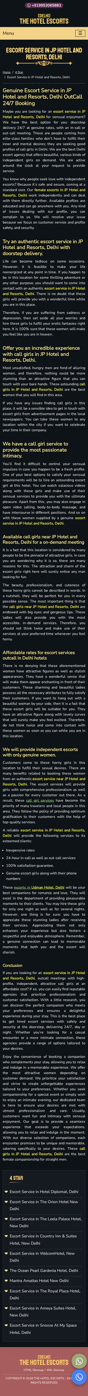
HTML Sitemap (34, 1370)
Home (7, 72)
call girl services (40, 800)
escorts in (39, 887)
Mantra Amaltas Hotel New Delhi (39, 1280)
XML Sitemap (55, 1370)
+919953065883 (46, 5)
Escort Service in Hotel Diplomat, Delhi (44, 1191)
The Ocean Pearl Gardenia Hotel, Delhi (44, 1270)
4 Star (19, 72)
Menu (8, 33)
